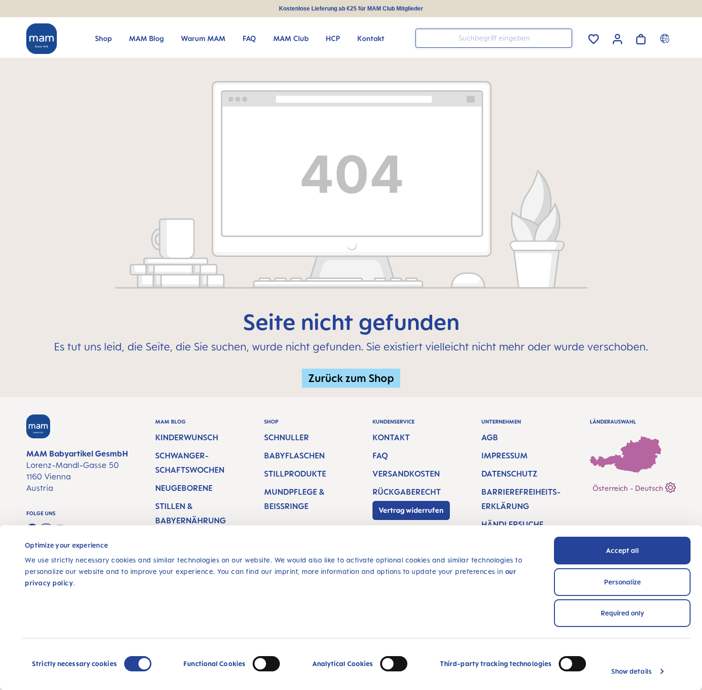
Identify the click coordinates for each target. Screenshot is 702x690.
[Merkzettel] (593, 37)
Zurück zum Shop (351, 378)
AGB (489, 437)
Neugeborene (184, 488)
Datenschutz (509, 473)
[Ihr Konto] (617, 37)
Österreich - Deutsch (629, 488)
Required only (622, 613)
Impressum (504, 455)
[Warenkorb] (641, 37)
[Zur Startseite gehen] (41, 38)
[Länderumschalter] (665, 38)
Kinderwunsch (186, 437)
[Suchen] (562, 37)
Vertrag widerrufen (411, 510)
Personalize (622, 582)
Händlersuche (512, 524)
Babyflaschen (294, 455)
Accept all (622, 550)
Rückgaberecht (406, 492)
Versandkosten (406, 473)
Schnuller (286, 437)
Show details (631, 671)
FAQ (380, 455)
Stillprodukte (295, 473)
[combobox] (493, 38)
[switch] (266, 663)
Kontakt (391, 437)
